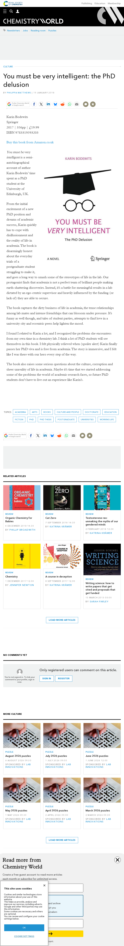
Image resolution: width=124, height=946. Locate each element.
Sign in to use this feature (102, 96)
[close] (117, 96)
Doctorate (91, 412)
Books (47, 412)
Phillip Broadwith (22, 529)
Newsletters (13, 30)
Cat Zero (50, 517)
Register (64, 678)
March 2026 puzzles (98, 810)
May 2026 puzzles (16, 810)
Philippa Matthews (19, 92)
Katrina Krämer (61, 526)
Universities (87, 419)
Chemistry (11, 576)
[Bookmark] (93, 104)
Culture (8, 66)
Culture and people (68, 412)
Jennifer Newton (22, 585)
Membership (114, 3)
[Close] (44, 885)
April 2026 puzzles (56, 810)
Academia (20, 412)
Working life (107, 419)
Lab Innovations (18, 765)
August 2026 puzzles (18, 755)
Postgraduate (66, 419)
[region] (24, 913)
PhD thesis (46, 419)
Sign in (46, 678)
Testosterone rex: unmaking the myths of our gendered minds (102, 521)
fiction (19, 419)
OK (24, 927)
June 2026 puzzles (97, 755)
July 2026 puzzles (56, 755)
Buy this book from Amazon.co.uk (30, 142)
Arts (34, 412)
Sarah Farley (99, 601)
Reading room (38, 30)
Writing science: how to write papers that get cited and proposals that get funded (100, 588)
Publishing (87, 3)
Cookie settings (24, 936)
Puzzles (52, 30)
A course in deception (58, 576)
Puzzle (9, 752)
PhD (31, 419)
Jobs (25, 30)
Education (100, 3)
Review (9, 514)
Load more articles (62, 620)
